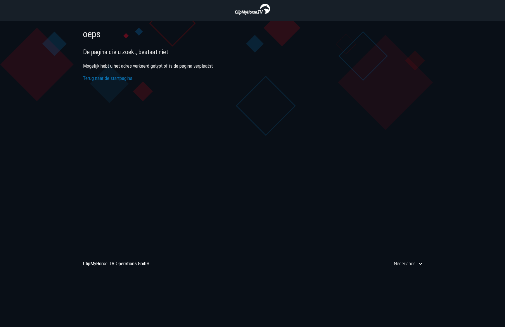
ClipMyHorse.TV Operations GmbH (116, 263)
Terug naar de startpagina (107, 78)
